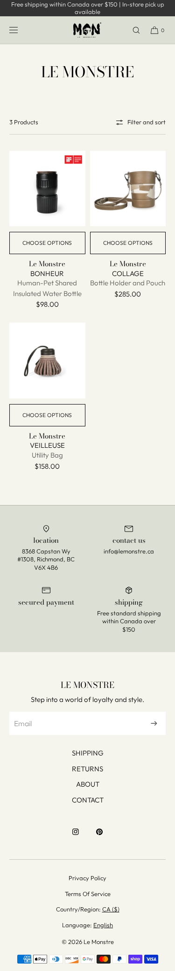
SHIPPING (88, 752)
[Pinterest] (99, 836)
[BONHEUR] (47, 189)
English (103, 925)
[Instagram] (75, 836)
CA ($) (110, 909)
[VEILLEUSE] (47, 360)
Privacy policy (87, 878)
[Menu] (21, 30)
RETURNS (87, 768)
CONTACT (88, 800)
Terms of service (88, 893)
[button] (132, 30)
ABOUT (87, 784)
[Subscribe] (154, 723)
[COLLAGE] (128, 189)
